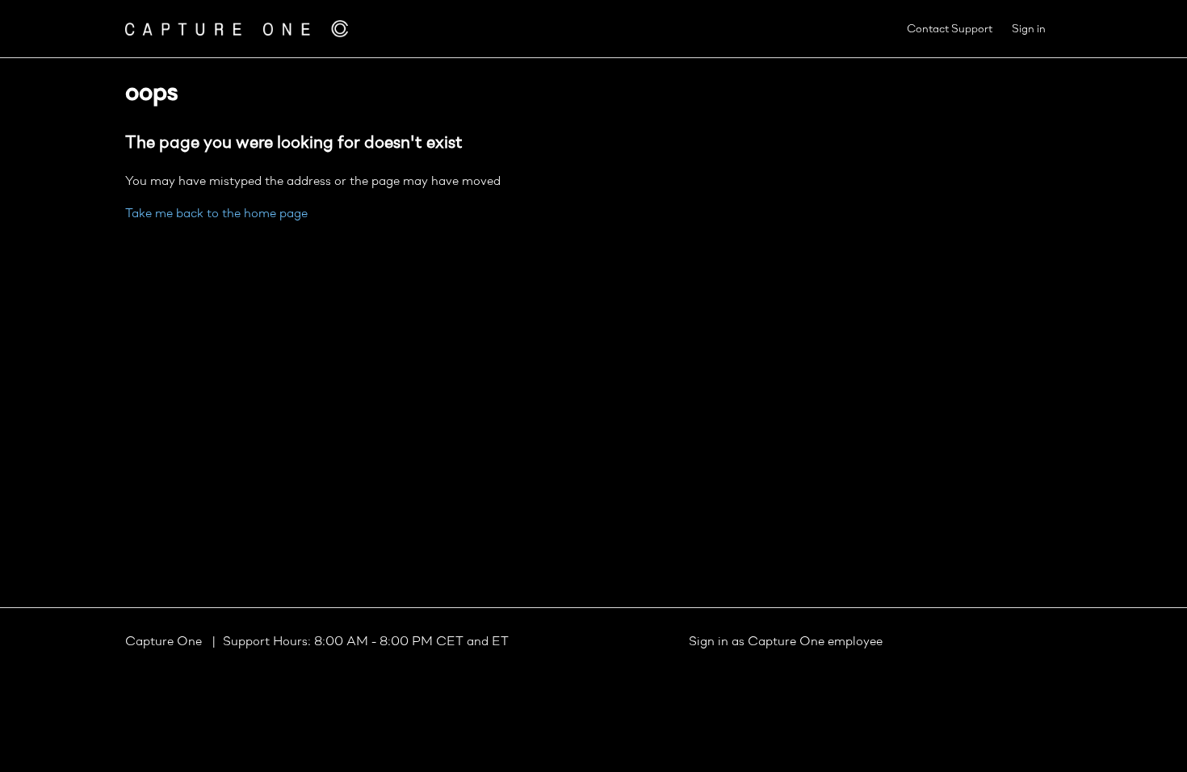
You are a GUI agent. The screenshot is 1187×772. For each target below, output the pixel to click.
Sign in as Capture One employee (786, 642)
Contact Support (949, 29)
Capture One (165, 642)
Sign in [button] (1029, 29)
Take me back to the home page (216, 214)
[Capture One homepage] (236, 29)
